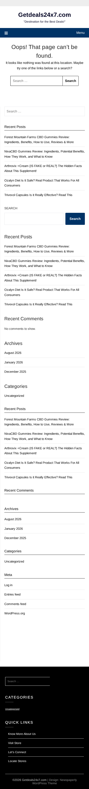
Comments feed (15, 604)
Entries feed (12, 594)
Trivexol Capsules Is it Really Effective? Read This (38, 195)
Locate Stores (17, 761)
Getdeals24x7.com (44, 14)
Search (10, 208)
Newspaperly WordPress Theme (54, 781)
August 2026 (12, 352)
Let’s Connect (17, 752)
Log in (8, 585)
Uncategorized (14, 395)
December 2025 (15, 371)
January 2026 (13, 362)
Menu (80, 32)
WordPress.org (14, 613)
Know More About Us (22, 733)
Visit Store (14, 743)
